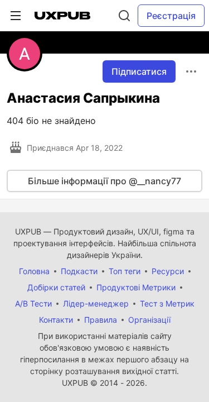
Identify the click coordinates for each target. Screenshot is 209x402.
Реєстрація (171, 15)
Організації (149, 319)
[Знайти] (124, 15)
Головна (34, 271)
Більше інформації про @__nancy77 (104, 180)
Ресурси (168, 271)
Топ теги (124, 271)
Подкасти (79, 271)
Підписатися (139, 71)
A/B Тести (33, 303)
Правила (100, 319)
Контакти (56, 319)
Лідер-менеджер (96, 303)
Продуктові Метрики (136, 287)
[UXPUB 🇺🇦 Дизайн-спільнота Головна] (62, 15)
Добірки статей (56, 287)
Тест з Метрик (167, 303)
